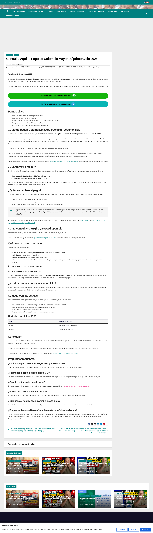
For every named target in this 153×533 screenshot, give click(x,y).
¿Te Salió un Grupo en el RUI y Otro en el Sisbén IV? (93, 464)
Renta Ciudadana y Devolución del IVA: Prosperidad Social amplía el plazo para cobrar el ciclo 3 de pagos (33, 430)
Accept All (145, 529)
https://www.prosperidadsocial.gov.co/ (66, 353)
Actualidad (112, 11)
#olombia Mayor (35, 67)
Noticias (50, 11)
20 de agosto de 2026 (52, 502)
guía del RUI (85, 220)
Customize (122, 529)
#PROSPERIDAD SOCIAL (70, 67)
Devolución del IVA (36, 11)
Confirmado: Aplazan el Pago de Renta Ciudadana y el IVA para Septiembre (58, 465)
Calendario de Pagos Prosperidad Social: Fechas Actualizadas (20, 465)
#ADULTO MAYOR (24, 67)
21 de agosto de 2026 (16, 502)
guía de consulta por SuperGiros (45, 238)
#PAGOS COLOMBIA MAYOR (51, 67)
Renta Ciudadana (18, 11)
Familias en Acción (95, 495)
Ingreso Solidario (87, 498)
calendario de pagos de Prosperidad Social (63, 161)
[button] (143, 13)
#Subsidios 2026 (84, 67)
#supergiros (95, 67)
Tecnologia (125, 11)
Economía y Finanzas (96, 11)
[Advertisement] (57, 39)
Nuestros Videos (12, 16)
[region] (76, 528)
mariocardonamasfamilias (15, 64)
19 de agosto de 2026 (124, 502)
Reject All (133, 529)
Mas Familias (61, 11)
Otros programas (77, 11)
